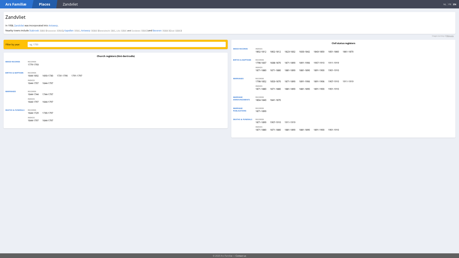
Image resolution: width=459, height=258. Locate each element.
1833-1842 (304, 51)
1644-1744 (33, 94)
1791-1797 (76, 75)
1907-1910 (319, 62)
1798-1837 (260, 62)
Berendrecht (104, 30)
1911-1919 (333, 62)
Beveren (157, 30)
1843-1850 (319, 51)
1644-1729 (33, 112)
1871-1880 (260, 70)
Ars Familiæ (15, 4)
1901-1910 (333, 70)
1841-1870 (275, 100)
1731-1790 (62, 75)
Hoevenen (51, 30)
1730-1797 (47, 112)
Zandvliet (19, 25)
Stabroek (34, 30)
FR (449, 4)
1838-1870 (275, 62)
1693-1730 (47, 75)
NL (444, 4)
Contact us (241, 255)
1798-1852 (260, 81)
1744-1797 (47, 94)
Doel (172, 30)
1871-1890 (290, 62)
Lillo (118, 30)
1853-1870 (275, 81)
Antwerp (53, 25)
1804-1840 (260, 100)
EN (454, 4)
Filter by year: (13, 44)
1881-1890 (290, 70)
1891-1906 (304, 62)
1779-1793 (33, 64)
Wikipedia (450, 36)
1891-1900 (319, 70)
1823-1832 (290, 51)
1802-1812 (260, 51)
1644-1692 (33, 75)
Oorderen (135, 30)
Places (44, 4)
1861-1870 (348, 51)
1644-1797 (33, 83)
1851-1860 (333, 51)
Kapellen (69, 30)
